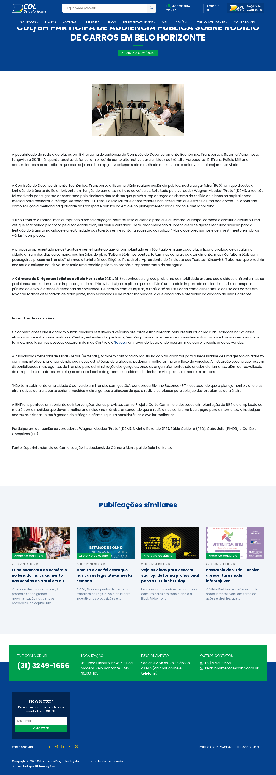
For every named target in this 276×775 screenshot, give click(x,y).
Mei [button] (164, 22)
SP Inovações (45, 766)
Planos (50, 22)
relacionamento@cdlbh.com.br (232, 668)
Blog (112, 22)
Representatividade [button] (138, 22)
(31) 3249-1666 (43, 665)
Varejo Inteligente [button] (210, 22)
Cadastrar (41, 728)
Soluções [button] (28, 22)
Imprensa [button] (92, 22)
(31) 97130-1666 (218, 663)
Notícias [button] (70, 22)
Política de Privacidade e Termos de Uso (229, 747)
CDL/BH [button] (181, 22)
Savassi (120, 342)
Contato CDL (245, 22)
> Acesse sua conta (178, 8)
